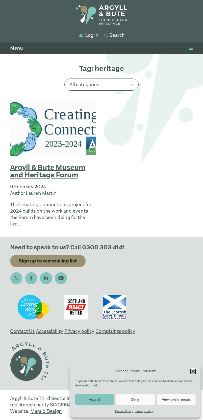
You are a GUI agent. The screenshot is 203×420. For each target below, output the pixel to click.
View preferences (176, 399)
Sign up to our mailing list (48, 261)
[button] (193, 371)
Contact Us (22, 331)
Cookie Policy (124, 411)
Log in (92, 35)
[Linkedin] (46, 278)
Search (117, 35)
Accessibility (49, 331)
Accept (94, 399)
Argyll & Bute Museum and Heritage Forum (47, 171)
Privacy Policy (144, 411)
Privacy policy (79, 331)
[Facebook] (31, 278)
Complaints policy (115, 331)
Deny (135, 399)
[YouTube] (61, 278)
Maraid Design (46, 411)
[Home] (101, 16)
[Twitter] (16, 278)
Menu (16, 48)
